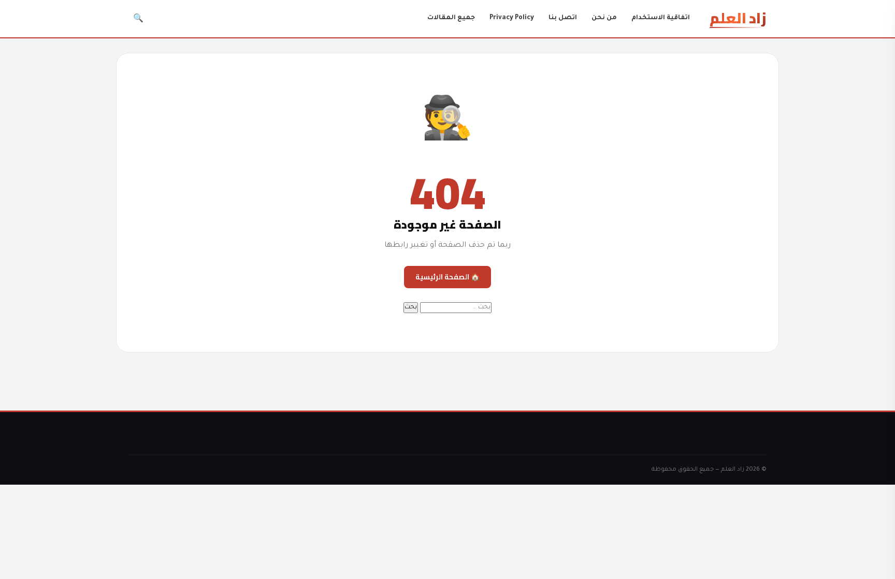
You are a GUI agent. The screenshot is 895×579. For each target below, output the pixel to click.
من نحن (604, 18)
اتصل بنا (562, 18)
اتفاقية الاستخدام (660, 18)
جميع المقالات (451, 18)
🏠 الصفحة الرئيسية (447, 277)
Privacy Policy (511, 18)
